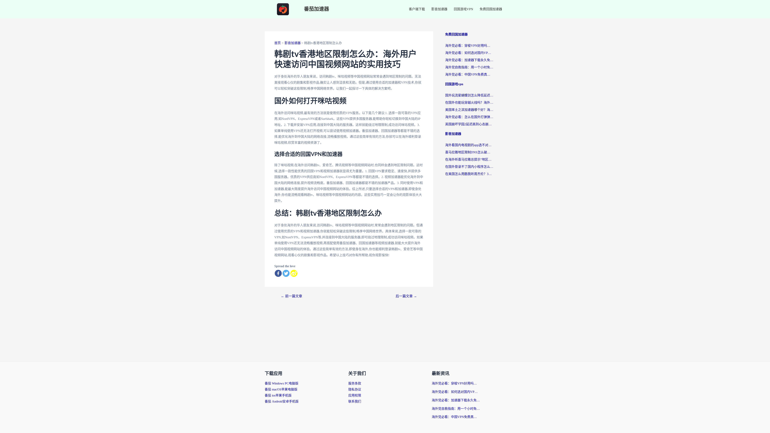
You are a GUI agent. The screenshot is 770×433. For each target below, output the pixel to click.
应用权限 (354, 395)
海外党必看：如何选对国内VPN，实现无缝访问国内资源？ (469, 53)
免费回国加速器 (491, 9)
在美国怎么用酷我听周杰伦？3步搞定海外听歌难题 (469, 174)
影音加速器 (439, 9)
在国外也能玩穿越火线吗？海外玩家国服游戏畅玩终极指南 (469, 102)
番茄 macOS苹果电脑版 (281, 389)
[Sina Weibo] (293, 273)
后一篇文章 (406, 296)
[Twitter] (286, 273)
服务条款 (354, 383)
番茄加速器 (316, 9)
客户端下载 (417, 9)
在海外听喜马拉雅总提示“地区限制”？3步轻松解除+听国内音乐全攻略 (469, 159)
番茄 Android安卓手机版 (282, 401)
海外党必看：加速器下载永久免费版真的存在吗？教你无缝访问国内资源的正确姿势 (469, 60)
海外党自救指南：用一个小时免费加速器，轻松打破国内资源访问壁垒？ (469, 67)
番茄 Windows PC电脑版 (281, 383)
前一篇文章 (291, 296)
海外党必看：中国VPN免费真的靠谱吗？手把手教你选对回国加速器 (469, 74)
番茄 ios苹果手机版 (278, 395)
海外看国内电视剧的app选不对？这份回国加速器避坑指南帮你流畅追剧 (469, 145)
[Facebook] (278, 273)
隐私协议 (354, 389)
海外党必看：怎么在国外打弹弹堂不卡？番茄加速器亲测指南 (469, 117)
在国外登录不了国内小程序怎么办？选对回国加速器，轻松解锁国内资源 (469, 166)
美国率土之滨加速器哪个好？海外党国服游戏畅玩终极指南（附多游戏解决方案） (469, 109)
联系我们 (354, 401)
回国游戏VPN (463, 9)
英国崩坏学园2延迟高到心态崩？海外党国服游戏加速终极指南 (469, 124)
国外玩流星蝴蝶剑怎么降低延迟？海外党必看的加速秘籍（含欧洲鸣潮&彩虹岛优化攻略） (469, 95)
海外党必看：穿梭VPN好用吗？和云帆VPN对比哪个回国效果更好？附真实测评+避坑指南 (469, 45)
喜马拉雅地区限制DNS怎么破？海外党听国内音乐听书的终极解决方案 (469, 152)
